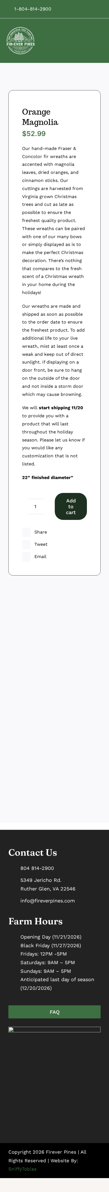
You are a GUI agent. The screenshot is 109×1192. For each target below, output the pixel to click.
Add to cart (71, 506)
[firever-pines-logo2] (20, 29)
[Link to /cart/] (96, 8)
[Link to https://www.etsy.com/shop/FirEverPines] (87, 8)
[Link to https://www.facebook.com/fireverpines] (71, 8)
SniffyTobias (22, 1169)
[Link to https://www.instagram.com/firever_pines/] (79, 8)
